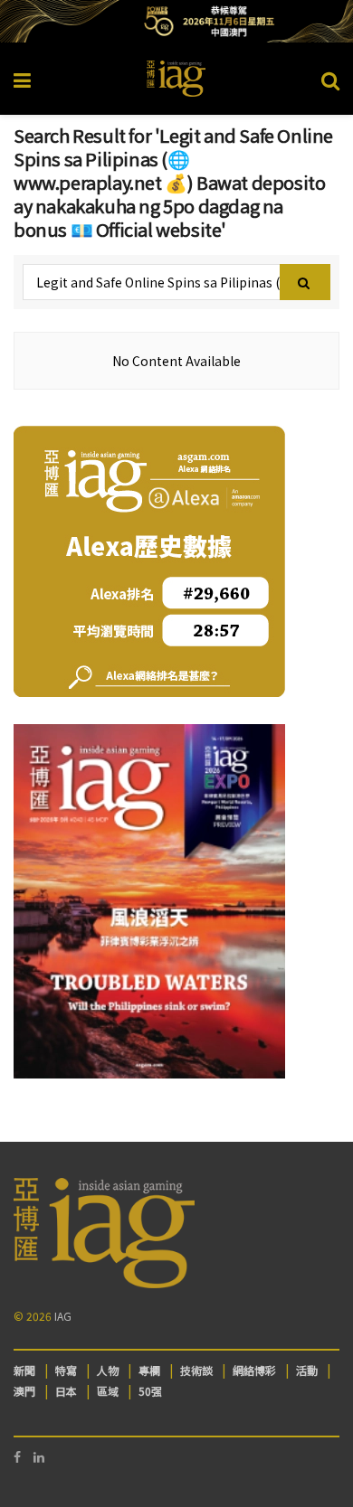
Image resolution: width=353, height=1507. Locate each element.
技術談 (196, 1370)
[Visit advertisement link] (176, 21)
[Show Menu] (22, 78)
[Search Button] (330, 78)
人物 (108, 1370)
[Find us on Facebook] (17, 1456)
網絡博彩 (254, 1370)
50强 (150, 1391)
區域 (108, 1391)
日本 (66, 1391)
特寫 (66, 1370)
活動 (307, 1370)
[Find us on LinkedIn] (38, 1456)
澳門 (24, 1391)
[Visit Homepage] (176, 79)
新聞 (24, 1370)
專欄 (149, 1370)
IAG (63, 1315)
